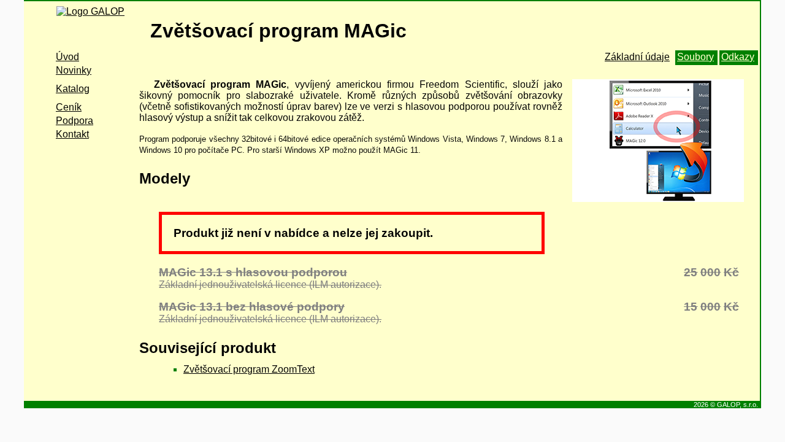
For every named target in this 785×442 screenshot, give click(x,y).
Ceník (69, 107)
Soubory (695, 57)
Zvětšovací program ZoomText (249, 369)
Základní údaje (637, 57)
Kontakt (72, 134)
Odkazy (737, 57)
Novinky (73, 70)
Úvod (67, 57)
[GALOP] (87, 23)
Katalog (73, 88)
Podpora (74, 120)
